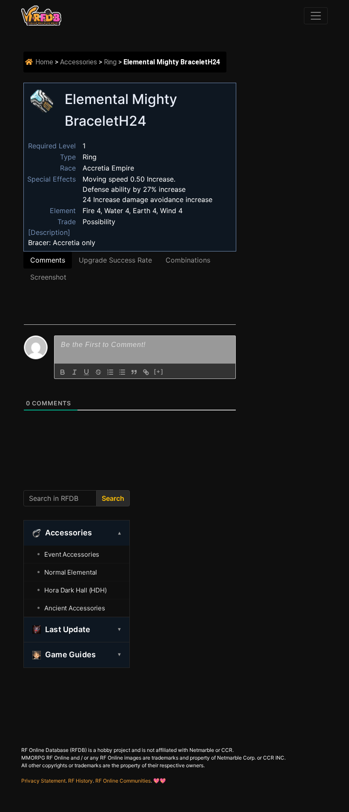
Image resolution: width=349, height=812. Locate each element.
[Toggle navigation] (316, 15)
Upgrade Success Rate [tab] (115, 260)
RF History (80, 780)
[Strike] (98, 372)
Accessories (78, 62)
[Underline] (86, 372)
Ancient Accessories (74, 608)
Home (44, 62)
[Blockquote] (134, 372)
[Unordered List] (122, 372)
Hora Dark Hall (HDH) (75, 590)
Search (113, 498)
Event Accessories (71, 554)
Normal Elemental (70, 572)
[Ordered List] (110, 372)
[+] (158, 371)
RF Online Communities (123, 780)
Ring (110, 62)
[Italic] (74, 372)
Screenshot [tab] (48, 277)
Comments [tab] (47, 260)
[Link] (146, 372)
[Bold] (63, 372)
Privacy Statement (43, 780)
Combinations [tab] (188, 260)
